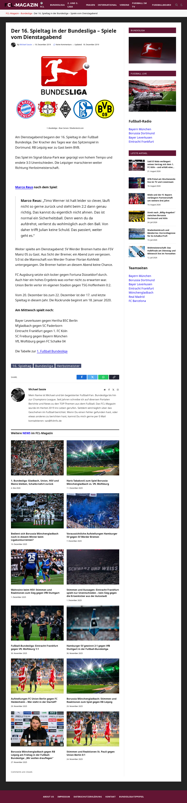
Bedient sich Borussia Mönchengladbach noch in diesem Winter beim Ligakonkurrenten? (34, 537)
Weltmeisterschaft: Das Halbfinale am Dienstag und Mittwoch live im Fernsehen (161, 250)
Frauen (90, 4)
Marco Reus (24, 187)
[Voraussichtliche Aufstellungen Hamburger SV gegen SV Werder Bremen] (93, 510)
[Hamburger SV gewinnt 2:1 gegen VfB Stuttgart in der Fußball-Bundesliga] (93, 623)
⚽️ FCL (42, 5)
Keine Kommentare (64, 44)
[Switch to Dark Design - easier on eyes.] (181, 5)
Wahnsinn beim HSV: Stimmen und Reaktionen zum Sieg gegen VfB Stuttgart (35, 591)
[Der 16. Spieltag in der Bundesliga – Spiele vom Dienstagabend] (65, 123)
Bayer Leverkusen (140, 137)
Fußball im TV (139, 5)
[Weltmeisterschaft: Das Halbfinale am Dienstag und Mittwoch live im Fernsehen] (137, 251)
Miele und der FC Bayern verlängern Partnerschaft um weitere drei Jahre (160, 197)
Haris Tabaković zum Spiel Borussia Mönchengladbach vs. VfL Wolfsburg (88, 482)
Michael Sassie (26, 44)
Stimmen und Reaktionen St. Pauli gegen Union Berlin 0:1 (91, 753)
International (107, 4)
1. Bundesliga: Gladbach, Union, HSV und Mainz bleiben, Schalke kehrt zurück (35, 482)
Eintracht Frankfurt (141, 142)
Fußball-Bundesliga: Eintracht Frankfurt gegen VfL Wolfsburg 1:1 (34, 647)
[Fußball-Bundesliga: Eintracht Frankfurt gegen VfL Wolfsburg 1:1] (37, 623)
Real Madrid (137, 297)
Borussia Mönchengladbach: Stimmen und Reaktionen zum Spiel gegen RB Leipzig (91, 700)
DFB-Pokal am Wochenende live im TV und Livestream (161, 180)
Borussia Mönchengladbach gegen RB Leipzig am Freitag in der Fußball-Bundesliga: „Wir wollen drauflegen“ (33, 755)
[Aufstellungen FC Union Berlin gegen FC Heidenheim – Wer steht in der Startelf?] (37, 675)
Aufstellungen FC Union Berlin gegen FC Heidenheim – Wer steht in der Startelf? (34, 700)
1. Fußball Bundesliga (52, 351)
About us (48, 796)
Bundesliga (57, 4)
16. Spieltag (21, 366)
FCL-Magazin (12, 13)
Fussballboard (161, 4)
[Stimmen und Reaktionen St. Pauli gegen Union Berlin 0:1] (93, 728)
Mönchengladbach (141, 292)
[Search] (176, 5)
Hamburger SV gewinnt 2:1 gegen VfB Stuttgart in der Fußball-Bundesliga (88, 647)
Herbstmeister (68, 366)
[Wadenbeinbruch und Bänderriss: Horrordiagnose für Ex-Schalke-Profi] (137, 233)
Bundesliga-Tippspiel (131, 796)
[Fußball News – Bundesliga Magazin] (21, 5)
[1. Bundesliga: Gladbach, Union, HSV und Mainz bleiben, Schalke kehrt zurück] (37, 457)
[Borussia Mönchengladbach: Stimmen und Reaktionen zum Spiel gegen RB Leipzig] (93, 675)
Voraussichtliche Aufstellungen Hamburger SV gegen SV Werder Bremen (92, 535)
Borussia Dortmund (142, 133)
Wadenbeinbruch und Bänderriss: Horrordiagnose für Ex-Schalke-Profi (161, 233)
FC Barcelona (137, 301)
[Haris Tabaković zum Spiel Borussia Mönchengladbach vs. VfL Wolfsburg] (93, 457)
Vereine (124, 4)
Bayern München (140, 129)
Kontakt (110, 796)
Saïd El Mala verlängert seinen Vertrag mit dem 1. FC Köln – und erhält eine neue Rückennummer (160, 164)
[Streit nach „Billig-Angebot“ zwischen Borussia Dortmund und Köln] (137, 216)
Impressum (64, 796)
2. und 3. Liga (72, 5)
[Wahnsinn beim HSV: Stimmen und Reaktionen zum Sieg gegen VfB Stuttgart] (37, 566)
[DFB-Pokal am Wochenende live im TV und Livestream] (137, 182)
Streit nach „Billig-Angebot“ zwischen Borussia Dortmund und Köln (161, 215)
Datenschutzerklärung (88, 796)
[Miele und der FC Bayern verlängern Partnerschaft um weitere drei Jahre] (137, 198)
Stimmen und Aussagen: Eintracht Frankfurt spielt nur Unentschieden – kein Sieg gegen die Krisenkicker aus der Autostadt (93, 593)
